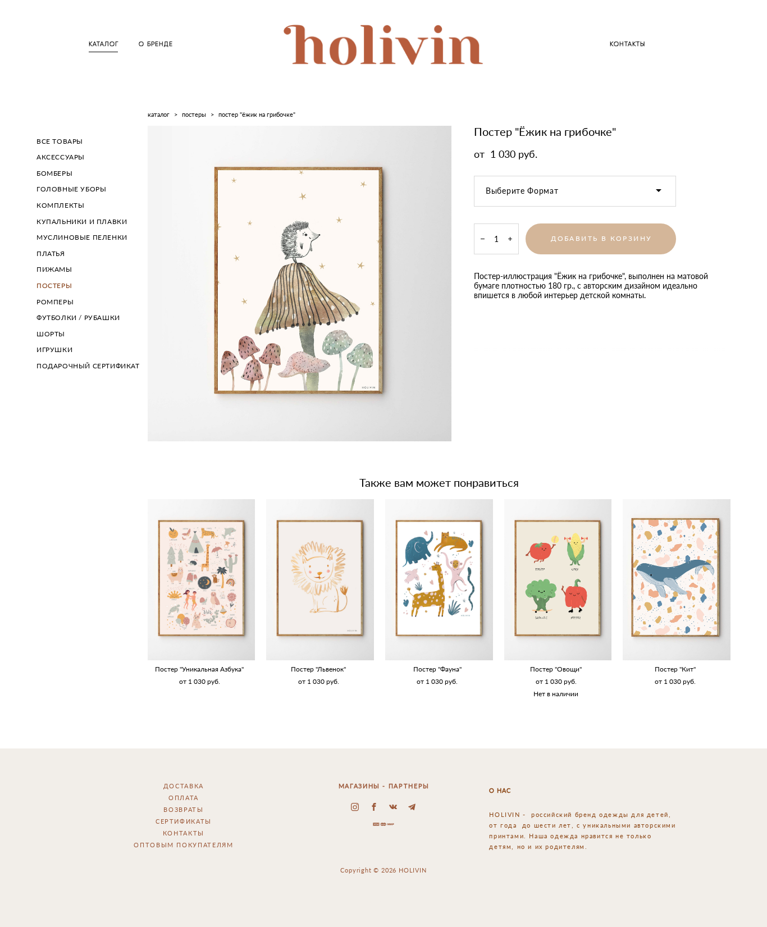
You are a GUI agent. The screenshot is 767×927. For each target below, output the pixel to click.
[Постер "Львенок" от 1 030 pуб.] (320, 579)
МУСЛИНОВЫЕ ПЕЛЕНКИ (81, 237)
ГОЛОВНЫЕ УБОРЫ (71, 189)
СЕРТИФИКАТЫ (184, 821)
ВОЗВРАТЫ (183, 809)
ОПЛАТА (183, 797)
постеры (194, 114)
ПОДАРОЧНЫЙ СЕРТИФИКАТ (88, 366)
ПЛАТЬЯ (50, 253)
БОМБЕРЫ (54, 173)
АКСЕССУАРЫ (60, 157)
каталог (159, 114)
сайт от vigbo (383, 902)
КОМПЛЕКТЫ (60, 205)
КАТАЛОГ (104, 44)
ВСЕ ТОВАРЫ (59, 141)
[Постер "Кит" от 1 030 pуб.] (677, 579)
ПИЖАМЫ (54, 269)
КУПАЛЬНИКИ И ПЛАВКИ (81, 221)
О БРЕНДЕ (156, 44)
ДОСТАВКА (183, 785)
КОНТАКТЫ (627, 44)
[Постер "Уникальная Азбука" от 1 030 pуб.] (201, 579)
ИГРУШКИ (54, 349)
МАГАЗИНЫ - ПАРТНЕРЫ (384, 785)
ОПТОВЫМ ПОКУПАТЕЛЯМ (183, 844)
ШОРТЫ (50, 334)
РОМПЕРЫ (55, 302)
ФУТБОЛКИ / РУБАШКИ (78, 317)
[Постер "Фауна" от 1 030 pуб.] (439, 579)
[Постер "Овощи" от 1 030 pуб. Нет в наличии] (558, 579)
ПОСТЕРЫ (54, 285)
